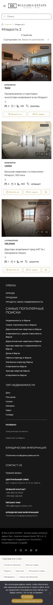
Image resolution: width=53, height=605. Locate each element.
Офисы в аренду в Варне (18, 357)
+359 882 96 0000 (14, 492)
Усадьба (23, 543)
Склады (9, 414)
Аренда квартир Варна (18, 371)
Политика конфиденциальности (22, 455)
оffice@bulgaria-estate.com (19, 506)
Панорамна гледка (37, 571)
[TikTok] (36, 550)
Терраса (7, 571)
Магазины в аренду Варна (19, 362)
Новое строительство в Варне (21, 325)
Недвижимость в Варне (18, 320)
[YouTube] (26, 550)
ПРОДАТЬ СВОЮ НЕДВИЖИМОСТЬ (24, 302)
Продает (32, 203)
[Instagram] (21, 550)
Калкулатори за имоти (17, 431)
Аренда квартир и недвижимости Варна (23, 347)
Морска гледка (31, 565)
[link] (26, 62)
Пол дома (10, 397)
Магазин (10, 406)
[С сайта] (49, 593)
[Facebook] (16, 550)
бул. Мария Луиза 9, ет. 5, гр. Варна (23, 483)
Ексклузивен (42, 203)
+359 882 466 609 (14, 496)
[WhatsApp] (31, 550)
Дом (8, 393)
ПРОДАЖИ (11, 297)
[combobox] (35, 40)
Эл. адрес (40, 114)
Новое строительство (28, 577)
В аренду (44, 47)
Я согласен (27, 597)
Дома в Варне (13, 353)
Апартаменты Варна (16, 366)
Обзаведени (9, 577)
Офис (8, 410)
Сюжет (9, 401)
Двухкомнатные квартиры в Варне (24, 329)
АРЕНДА (10, 293)
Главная (8, 24)
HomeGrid (35, 539)
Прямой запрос (14, 473)
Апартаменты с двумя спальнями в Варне (23, 335)
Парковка (20, 571)
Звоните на (16, 114)
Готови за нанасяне (12, 565)
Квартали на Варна (15, 438)
